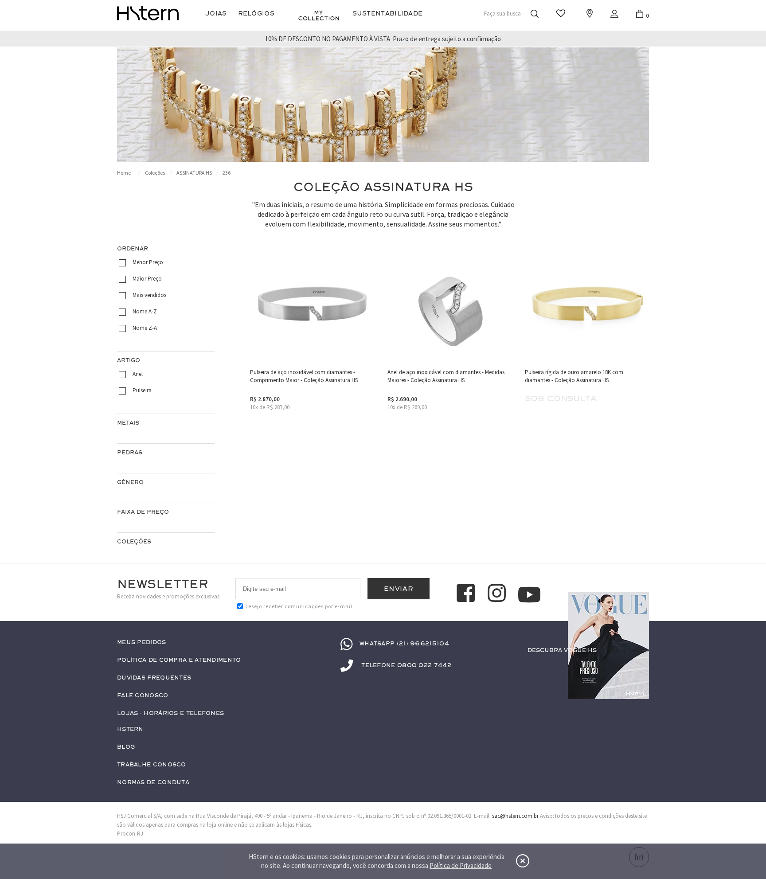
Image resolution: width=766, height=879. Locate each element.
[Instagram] (498, 594)
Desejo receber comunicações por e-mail (298, 606)
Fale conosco (142, 695)
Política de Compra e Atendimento (179, 660)
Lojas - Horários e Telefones (170, 713)
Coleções (155, 172)
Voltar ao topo (638, 667)
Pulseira (142, 390)
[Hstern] (148, 13)
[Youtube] (529, 594)
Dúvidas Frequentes (154, 678)
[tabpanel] (383, 104)
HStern (130, 729)
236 (227, 172)
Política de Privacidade (461, 865)
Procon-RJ (130, 833)
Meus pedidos (141, 642)
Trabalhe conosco (151, 764)
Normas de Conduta (153, 782)
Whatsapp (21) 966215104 (404, 644)
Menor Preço (148, 262)
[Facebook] (467, 594)
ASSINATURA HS (194, 172)
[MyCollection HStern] (318, 15)
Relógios (256, 13)
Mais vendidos (149, 295)
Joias (216, 13)
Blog (126, 747)
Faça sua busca (502, 13)
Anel (138, 374)
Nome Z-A (145, 328)
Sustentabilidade (387, 13)
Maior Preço (147, 278)
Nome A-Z (145, 311)
